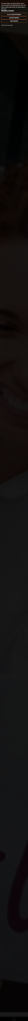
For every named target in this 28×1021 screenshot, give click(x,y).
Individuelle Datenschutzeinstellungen (7, 25)
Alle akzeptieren (14, 14)
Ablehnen (14, 21)
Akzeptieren (14, 18)
